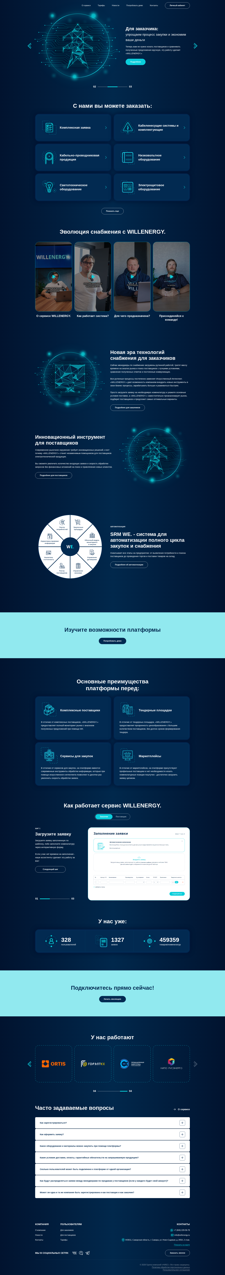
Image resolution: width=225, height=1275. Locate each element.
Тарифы (101, 5)
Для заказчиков (67, 1230)
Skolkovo (44, 1267)
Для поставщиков (68, 1235)
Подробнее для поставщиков (53, 475)
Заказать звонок (177, 1253)
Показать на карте (182, 1245)
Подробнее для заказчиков (127, 408)
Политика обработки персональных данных (171, 1267)
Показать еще (112, 211)
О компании (40, 1230)
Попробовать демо (134, 5)
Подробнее (45, 64)
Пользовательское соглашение (176, 1270)
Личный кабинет (177, 5)
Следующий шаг (50, 869)
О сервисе (86, 5)
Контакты (154, 5)
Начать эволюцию (112, 999)
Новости (115, 5)
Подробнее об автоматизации (129, 565)
